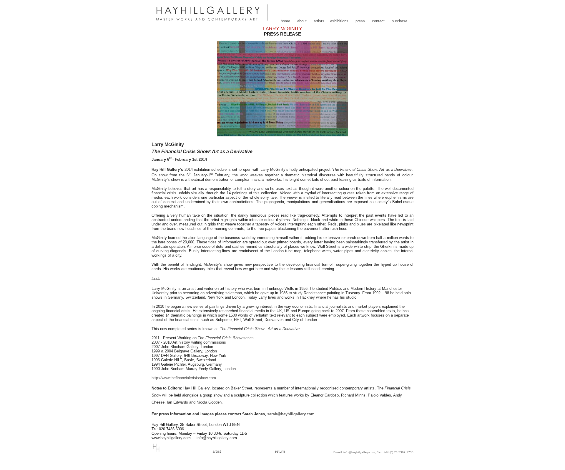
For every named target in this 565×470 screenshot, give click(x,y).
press (360, 21)
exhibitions (339, 21)
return (280, 451)
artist (216, 451)
